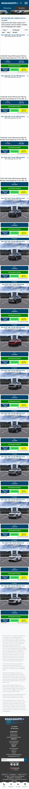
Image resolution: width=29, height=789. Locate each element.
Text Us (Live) (14, 69)
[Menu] (26, 3)
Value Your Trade (5, 69)
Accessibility (13, 774)
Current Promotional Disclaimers (14, 754)
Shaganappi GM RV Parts (14, 756)
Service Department (14, 741)
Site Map (7, 776)
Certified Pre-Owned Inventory (14, 737)
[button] (20, 3)
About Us (14, 751)
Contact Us (14, 750)
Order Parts (14, 744)
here (22, 668)
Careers (14, 753)
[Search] (26, 759)
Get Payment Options (14, 66)
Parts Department (14, 742)
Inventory (14, 732)
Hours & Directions (13, 748)
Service (14, 739)
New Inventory (13, 734)
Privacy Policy (22, 774)
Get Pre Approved (23, 69)
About (14, 746)
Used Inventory (13, 735)
